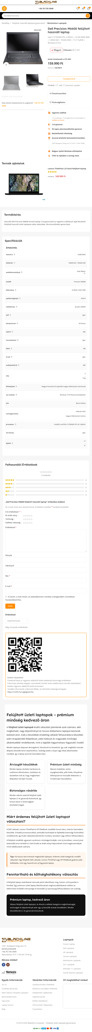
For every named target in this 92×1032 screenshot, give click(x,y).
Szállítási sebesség (13, 523)
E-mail (8, 586)
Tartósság (9, 519)
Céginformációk (38, 997)
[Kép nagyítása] (6, 64)
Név (7, 576)
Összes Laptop (69, 944)
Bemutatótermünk (9, 997)
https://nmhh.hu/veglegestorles (20, 692)
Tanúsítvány (37, 1009)
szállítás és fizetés (58, 120)
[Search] (88, 16)
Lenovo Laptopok (70, 956)
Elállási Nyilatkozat (39, 1001)
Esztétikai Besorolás (10, 989)
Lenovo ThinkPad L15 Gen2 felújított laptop (67, 168)
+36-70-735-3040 (9, 951)
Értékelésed (10, 527)
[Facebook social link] (3, 964)
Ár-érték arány (11, 516)
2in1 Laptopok (68, 964)
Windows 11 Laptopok (72, 969)
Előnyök (8, 555)
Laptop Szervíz (7, 1005)
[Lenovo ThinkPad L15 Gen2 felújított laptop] (24, 184)
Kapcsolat (6, 1001)
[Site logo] (46, 2)
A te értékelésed (12, 512)
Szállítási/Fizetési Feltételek (43, 984)
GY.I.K (4, 984)
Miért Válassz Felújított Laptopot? (15, 993)
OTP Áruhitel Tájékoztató (42, 1005)
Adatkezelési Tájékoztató (42, 993)
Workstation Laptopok (57, 23)
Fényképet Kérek (69, 79)
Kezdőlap (5, 23)
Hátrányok (9, 565)
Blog (3, 1009)
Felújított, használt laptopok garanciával (28, 23)
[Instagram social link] (8, 964)
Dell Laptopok (68, 948)
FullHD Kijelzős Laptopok (73, 973)
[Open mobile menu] (4, 8)
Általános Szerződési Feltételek (44, 989)
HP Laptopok (68, 952)
